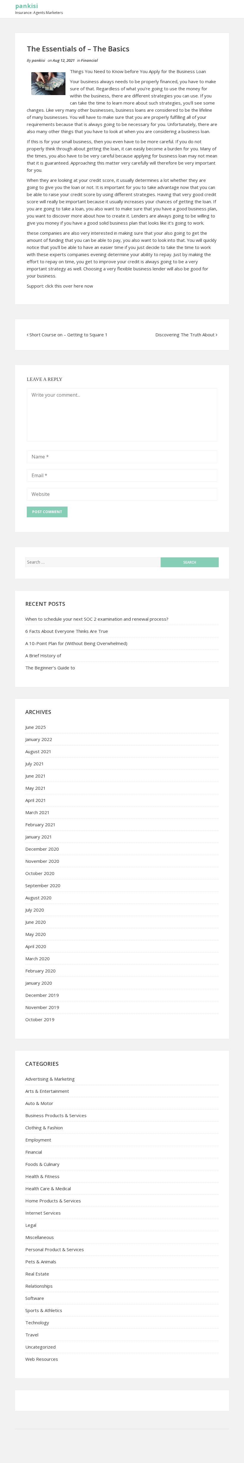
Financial (89, 60)
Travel (31, 1335)
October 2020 (39, 873)
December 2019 (42, 995)
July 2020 (34, 910)
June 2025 (35, 727)
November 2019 (42, 1007)
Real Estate (37, 1274)
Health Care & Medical (48, 1188)
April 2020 (35, 946)
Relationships (39, 1286)
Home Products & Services (53, 1201)
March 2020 (37, 958)
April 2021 (35, 800)
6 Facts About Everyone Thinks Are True (66, 631)
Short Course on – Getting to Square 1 (68, 335)
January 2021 (38, 837)
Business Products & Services (56, 1115)
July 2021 (34, 764)
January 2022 (38, 739)
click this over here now (69, 286)
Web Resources (41, 1359)
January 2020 (38, 983)
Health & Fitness (42, 1176)
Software (34, 1298)
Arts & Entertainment (47, 1091)
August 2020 (38, 898)
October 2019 (39, 1019)
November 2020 (42, 861)
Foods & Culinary (42, 1164)
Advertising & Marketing (50, 1079)
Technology (37, 1322)
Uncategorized (40, 1347)
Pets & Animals (40, 1262)
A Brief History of (43, 655)
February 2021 (40, 824)
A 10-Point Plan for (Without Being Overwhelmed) (76, 643)
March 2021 (37, 812)
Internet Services (43, 1213)
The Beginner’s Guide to (50, 668)
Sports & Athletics (43, 1310)
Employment (38, 1140)
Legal (30, 1225)
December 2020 (42, 849)
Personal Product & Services (54, 1249)
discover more (67, 216)
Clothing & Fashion (44, 1128)
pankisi (26, 6)
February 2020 (40, 971)
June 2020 (35, 922)
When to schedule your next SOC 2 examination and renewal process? (96, 619)
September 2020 (42, 885)
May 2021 (35, 788)
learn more (124, 103)
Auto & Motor (39, 1103)
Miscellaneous (39, 1237)
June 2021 (35, 776)
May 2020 (35, 934)
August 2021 (38, 751)
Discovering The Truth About (185, 335)
